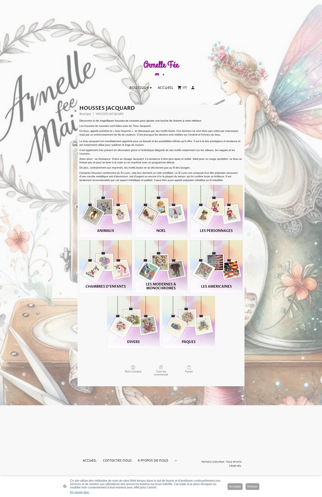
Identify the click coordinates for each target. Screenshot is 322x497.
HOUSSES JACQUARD (110, 114)
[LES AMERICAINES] (216, 260)
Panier (189, 371)
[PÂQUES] (188, 316)
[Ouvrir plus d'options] (175, 460)
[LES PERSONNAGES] (216, 205)
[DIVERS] (133, 316)
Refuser (252, 486)
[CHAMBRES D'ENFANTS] (105, 260)
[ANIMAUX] (105, 205)
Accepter (235, 486)
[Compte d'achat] (193, 87)
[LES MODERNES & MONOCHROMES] (161, 260)
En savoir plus (79, 492)
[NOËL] (161, 205)
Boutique (85, 114)
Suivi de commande (161, 373)
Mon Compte (133, 371)
